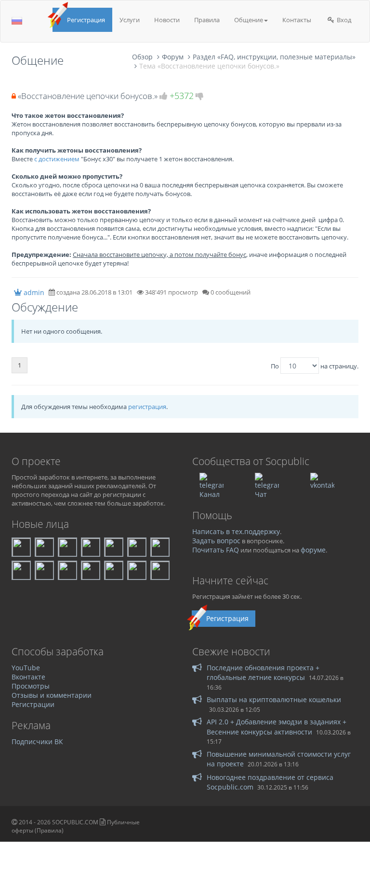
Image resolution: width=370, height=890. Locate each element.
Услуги (129, 19)
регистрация (147, 406)
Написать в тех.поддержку (236, 531)
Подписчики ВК (37, 741)
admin (34, 292)
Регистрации (33, 704)
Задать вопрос (216, 540)
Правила (207, 19)
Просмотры (31, 686)
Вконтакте (28, 676)
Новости (167, 19)
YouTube (26, 667)
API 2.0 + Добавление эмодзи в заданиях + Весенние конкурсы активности (276, 726)
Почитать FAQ (215, 549)
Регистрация (86, 19)
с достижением (56, 159)
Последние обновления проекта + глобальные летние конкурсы (263, 672)
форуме (313, 549)
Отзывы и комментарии (52, 695)
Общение (248, 19)
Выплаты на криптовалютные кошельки (274, 699)
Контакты (296, 19)
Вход (343, 19)
